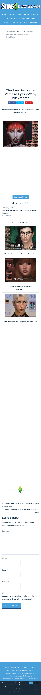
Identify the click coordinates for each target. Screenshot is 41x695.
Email (5, 570)
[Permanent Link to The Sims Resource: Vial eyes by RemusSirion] (20, 249)
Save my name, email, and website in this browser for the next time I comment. (18, 597)
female (12, 210)
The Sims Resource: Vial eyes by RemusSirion (20, 254)
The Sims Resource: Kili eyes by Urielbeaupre (20, 321)
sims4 (27, 210)
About (36, 683)
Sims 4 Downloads (20, 6)
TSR (27, 203)
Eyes (11, 208)
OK (31, 683)
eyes (8, 210)
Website (5, 581)
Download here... (21, 197)
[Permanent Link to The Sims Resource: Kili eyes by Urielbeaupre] (20, 316)
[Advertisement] (20, 64)
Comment (6, 531)
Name (5, 558)
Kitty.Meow (20, 210)
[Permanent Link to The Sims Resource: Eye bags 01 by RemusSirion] (20, 281)
